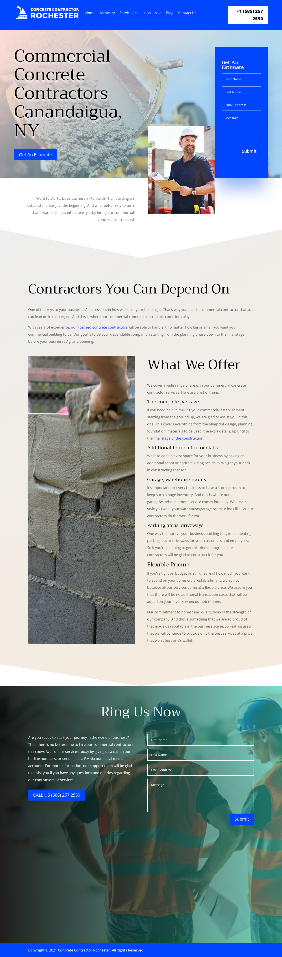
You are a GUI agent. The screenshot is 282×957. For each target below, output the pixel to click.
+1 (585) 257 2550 (250, 15)
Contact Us (187, 12)
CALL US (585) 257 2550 (56, 795)
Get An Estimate (35, 155)
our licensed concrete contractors (99, 327)
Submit (249, 151)
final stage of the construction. (179, 438)
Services (126, 12)
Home (90, 12)
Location (150, 12)
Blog (169, 12)
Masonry (107, 12)
